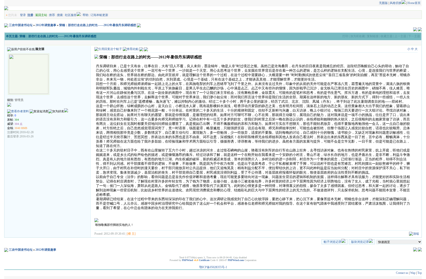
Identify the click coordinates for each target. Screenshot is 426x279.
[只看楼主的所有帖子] (146, 49)
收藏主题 (386, 36)
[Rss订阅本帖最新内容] (139, 25)
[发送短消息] (39, 111)
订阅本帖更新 (99, 15)
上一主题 (400, 36)
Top (419, 273)
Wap (412, 273)
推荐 (52, 15)
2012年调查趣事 (46, 25)
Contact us (402, 273)
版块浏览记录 (360, 242)
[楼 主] (131, 233)
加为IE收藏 (357, 36)
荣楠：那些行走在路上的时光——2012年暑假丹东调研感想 (97, 25)
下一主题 (414, 36)
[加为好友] (56, 111)
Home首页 (414, 3)
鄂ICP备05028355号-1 (213, 267)
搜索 (60, 15)
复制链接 (373, 36)
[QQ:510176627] (66, 111)
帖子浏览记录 (332, 242)
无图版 (383, 3)
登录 (23, 15)
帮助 (86, 15)
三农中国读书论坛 (21, 25)
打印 (345, 36)
